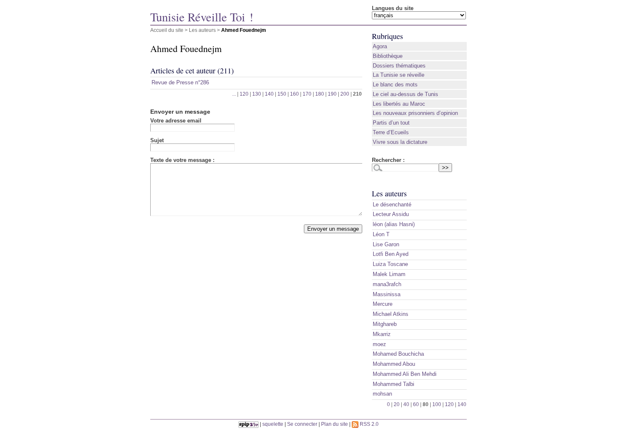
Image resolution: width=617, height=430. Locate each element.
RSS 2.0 (368, 424)
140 (269, 93)
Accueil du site (166, 30)
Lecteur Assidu (391, 214)
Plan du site (334, 424)
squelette (272, 424)
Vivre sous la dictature (400, 142)
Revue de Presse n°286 (180, 82)
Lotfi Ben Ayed (390, 254)
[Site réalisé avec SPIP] (248, 424)
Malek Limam (389, 274)
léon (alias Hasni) (394, 224)
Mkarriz (382, 334)
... (234, 93)
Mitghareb (385, 324)
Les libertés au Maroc (399, 104)
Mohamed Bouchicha (398, 354)
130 (256, 93)
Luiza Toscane (390, 264)
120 (244, 93)
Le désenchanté (392, 204)
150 (281, 93)
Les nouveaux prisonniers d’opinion (415, 113)
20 (397, 404)
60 (416, 404)
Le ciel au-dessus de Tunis (405, 94)
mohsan (382, 394)
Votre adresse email (175, 120)
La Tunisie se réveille (398, 75)
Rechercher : (388, 160)
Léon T (381, 234)
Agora (380, 46)
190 (332, 93)
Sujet (157, 140)
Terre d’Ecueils (391, 132)
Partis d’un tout (391, 123)
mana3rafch (387, 284)
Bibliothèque (388, 56)
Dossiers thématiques (399, 66)
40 (406, 404)
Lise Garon (386, 244)
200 (344, 93)
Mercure (382, 304)
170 (307, 93)
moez (379, 344)
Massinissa (386, 294)
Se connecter (302, 424)
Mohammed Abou (394, 364)
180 (319, 93)
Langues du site (392, 8)
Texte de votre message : (182, 160)
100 (436, 404)
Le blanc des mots (395, 84)
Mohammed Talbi (393, 384)
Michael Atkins (390, 314)
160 (294, 93)
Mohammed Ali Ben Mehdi (405, 374)
